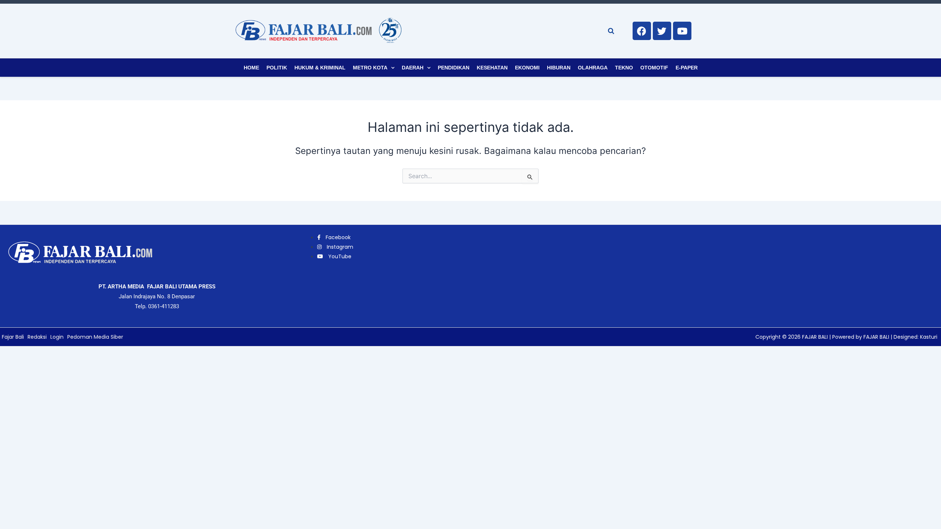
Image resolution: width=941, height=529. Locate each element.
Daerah (412, 68)
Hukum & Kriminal (320, 68)
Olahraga (593, 68)
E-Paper (687, 68)
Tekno (624, 68)
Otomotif (654, 68)
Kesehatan (492, 68)
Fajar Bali (13, 337)
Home (251, 68)
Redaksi (37, 337)
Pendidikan (453, 68)
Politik (276, 68)
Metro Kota (370, 68)
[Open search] (611, 31)
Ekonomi (527, 68)
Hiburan (558, 68)
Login (57, 337)
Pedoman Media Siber (95, 337)
